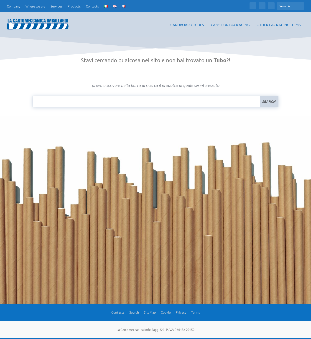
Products (74, 6)
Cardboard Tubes (187, 25)
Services (56, 6)
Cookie (166, 312)
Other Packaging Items (279, 25)
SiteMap (150, 312)
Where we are (35, 6)
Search (134, 312)
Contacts (92, 6)
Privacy (181, 312)
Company (13, 6)
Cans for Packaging (230, 25)
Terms (195, 312)
